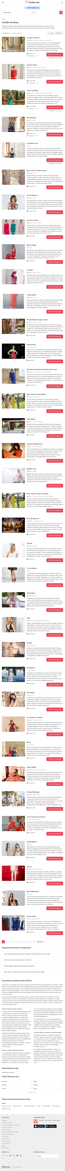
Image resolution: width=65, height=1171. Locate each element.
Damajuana (31, 668)
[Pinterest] (10, 1155)
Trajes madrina (56, 1106)
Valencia (4, 1085)
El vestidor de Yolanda (35, 717)
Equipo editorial (6, 1143)
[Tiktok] (20, 1155)
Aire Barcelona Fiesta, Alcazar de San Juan (42, 369)
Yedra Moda (31, 419)
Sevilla (3, 1088)
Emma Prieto (31, 345)
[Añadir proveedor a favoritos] (22, 39)
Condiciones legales (7, 1122)
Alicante (35, 1085)
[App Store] (39, 1127)
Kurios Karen (31, 916)
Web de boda (5, 1148)
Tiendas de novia (17, 1106)
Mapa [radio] (60, 33)
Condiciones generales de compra (11, 1125)
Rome (29, 742)
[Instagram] (13, 1155)
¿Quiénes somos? (6, 1141)
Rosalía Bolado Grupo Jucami (37, 320)
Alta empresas (5, 1138)
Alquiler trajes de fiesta (8, 1072)
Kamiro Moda (31, 767)
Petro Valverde (32, 195)
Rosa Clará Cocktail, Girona (36, 170)
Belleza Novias (46, 1106)
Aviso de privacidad (7, 1127)
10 (34, 942)
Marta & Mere (31, 245)
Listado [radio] (52, 33)
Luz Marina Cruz (32, 143)
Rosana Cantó (32, 65)
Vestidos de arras (6, 1109)
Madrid (35, 1081)
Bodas (3, 19)
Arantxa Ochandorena (34, 444)
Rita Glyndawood (33, 519)
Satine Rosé (31, 593)
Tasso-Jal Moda (32, 91)
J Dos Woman (32, 568)
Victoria (29, 543)
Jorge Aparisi (31, 295)
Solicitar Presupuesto (54, 54)
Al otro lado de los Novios (36, 817)
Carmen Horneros (33, 38)
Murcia (35, 1088)
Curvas (29, 867)
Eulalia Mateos (32, 842)
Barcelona (4, 1081)
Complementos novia (29, 1106)
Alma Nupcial (31, 118)
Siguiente (40, 942)
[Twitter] (6, 1155)
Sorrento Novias (32, 220)
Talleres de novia (6, 1106)
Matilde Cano (31, 469)
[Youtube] (17, 1155)
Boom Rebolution (33, 891)
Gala (28, 618)
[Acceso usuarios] (62, 2)
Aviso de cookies (6, 1129)
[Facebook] (3, 1155)
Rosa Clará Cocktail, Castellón (37, 494)
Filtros (7, 33)
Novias (4, 1103)
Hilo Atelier (31, 693)
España (39, 1156)
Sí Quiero (30, 270)
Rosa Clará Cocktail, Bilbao (36, 394)
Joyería (39, 1106)
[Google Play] (51, 1127)
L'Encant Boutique (33, 792)
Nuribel (29, 643)
